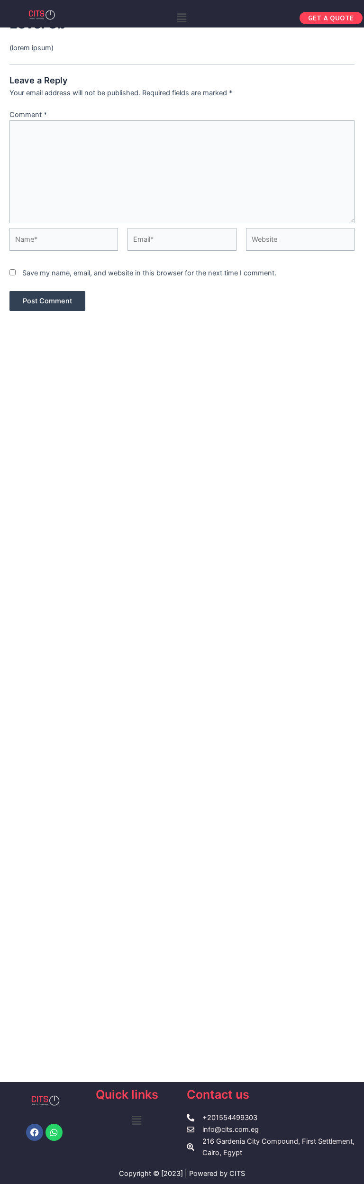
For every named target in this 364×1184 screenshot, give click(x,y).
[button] (182, 18)
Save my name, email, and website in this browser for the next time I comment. (149, 273)
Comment (28, 114)
